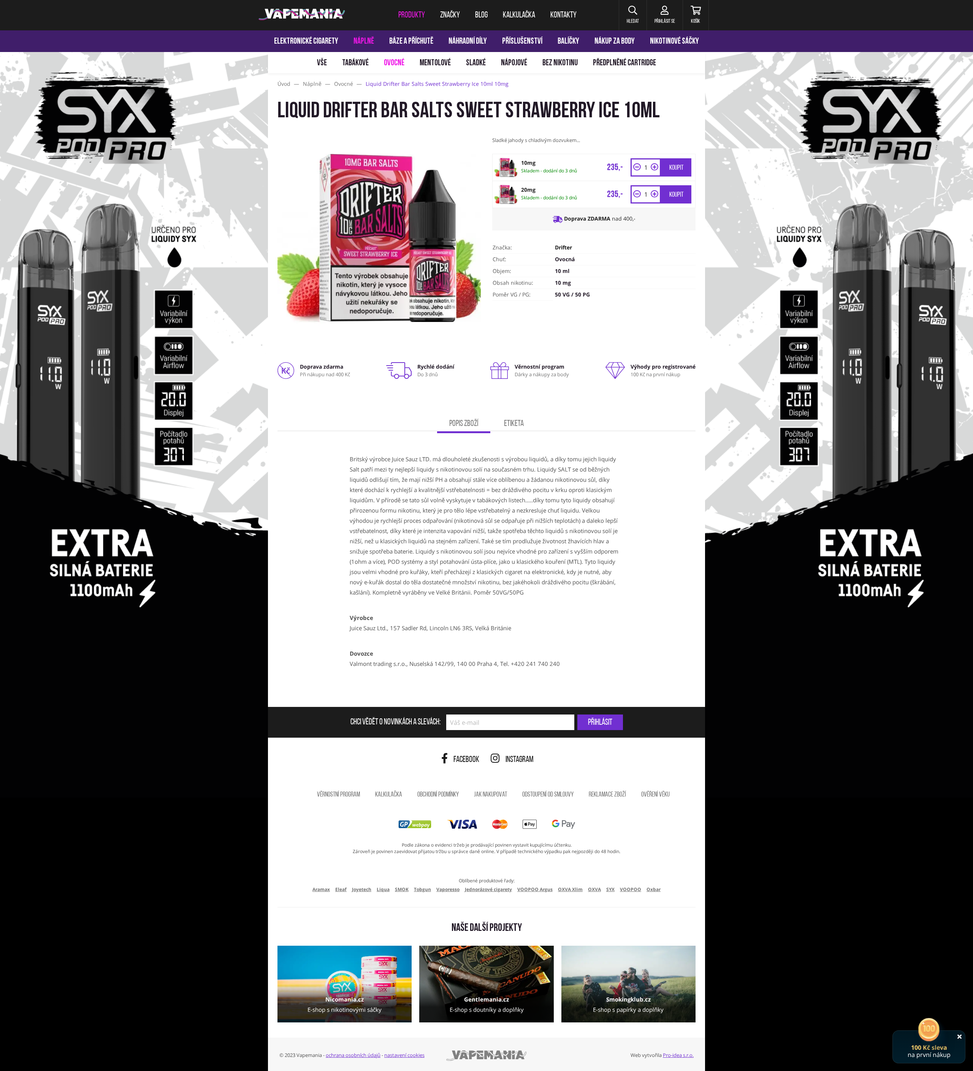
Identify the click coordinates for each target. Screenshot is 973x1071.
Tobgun (422, 889)
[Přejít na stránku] (134, 359)
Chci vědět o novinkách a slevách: (395, 722)
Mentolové (435, 63)
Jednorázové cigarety (488, 889)
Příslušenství (522, 41)
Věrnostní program (338, 795)
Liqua (383, 889)
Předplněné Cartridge (624, 63)
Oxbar (654, 889)
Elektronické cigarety (306, 41)
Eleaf (341, 889)
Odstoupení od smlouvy (548, 795)
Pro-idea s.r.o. (678, 1055)
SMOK (402, 889)
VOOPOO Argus (535, 889)
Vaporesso (448, 889)
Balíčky (568, 41)
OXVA (594, 889)
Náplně (363, 41)
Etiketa (514, 424)
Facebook (466, 760)
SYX (610, 889)
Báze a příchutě (411, 41)
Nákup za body (614, 41)
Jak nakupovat (490, 795)
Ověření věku (655, 795)
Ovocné (394, 63)
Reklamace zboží (607, 795)
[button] (633, 15)
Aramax (321, 889)
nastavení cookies (404, 1055)
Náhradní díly (467, 41)
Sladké (476, 63)
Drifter (563, 247)
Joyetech (361, 889)
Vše (322, 63)
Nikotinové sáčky (674, 41)
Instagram (520, 760)
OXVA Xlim (570, 889)
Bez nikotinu (560, 63)
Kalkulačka (388, 795)
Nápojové (514, 63)
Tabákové (355, 63)
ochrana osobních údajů (353, 1055)
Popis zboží (463, 424)
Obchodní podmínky (438, 795)
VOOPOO (630, 889)
